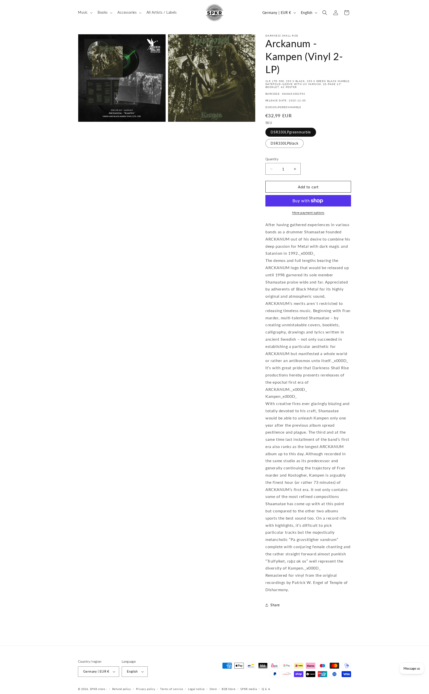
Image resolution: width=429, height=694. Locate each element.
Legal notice (196, 689)
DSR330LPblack (284, 143)
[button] (85, 12)
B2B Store (228, 689)
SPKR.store (97, 689)
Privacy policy (145, 689)
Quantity (272, 159)
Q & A (266, 689)
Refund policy (121, 689)
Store (213, 689)
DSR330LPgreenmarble (291, 132)
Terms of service (171, 689)
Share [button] (275, 605)
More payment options (308, 212)
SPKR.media (248, 689)
